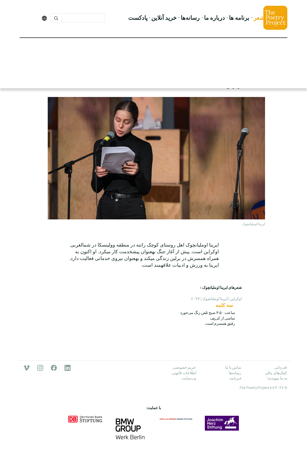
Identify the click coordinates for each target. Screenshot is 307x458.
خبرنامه (236, 378)
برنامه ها (239, 17)
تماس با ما (233, 367)
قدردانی (280, 367)
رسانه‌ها (190, 17)
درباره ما (214, 17)
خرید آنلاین (164, 17)
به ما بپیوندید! (277, 378)
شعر (259, 17)
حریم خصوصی (184, 367)
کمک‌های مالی (276, 372)
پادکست (138, 17)
